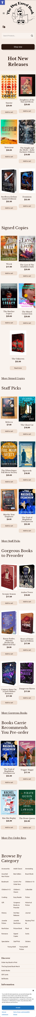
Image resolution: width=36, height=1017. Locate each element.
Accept (18, 1007)
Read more (18, 368)
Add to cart (9, 112)
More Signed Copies (13, 378)
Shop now (18, 47)
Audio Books (5, 970)
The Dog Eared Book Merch (10, 966)
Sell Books (4, 978)
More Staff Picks (10, 541)
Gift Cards (4, 974)
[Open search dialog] (32, 35)
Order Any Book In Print (9, 962)
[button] (2, 2)
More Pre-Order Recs (13, 838)
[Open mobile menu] (4, 13)
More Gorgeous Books (14, 713)
